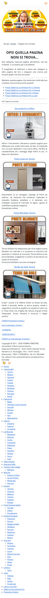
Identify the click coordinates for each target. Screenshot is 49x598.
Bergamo (11, 434)
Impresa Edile (9, 464)
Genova (10, 377)
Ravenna (11, 532)
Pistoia (10, 559)
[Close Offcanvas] (9, 363)
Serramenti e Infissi (24, 108)
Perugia (10, 393)
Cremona (11, 442)
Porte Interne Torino (24, 158)
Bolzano (10, 470)
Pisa (9, 557)
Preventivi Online (11, 592)
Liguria (7, 421)
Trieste (10, 383)
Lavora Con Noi (10, 586)
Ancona (10, 483)
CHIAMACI (6, 330)
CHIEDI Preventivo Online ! (13, 321)
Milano (10, 374)
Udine (9, 510)
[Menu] (45, 3)
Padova (10, 499)
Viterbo (10, 576)
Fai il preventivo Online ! (12, 325)
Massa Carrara (13, 554)
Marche (7, 472)
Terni (9, 570)
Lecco (9, 456)
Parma (10, 521)
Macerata (11, 480)
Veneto (7, 486)
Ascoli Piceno (13, 478)
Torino (10, 372)
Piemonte (8, 399)
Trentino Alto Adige (12, 467)
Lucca (9, 551)
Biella (9, 402)
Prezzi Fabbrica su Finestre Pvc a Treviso (22, 87)
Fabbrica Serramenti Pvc (14, 589)
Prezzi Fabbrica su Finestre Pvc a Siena (21, 93)
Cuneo (10, 413)
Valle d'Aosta (9, 461)
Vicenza (10, 491)
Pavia (9, 448)
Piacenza (11, 518)
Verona (10, 489)
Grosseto (11, 546)
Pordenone (12, 513)
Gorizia (10, 508)
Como (9, 440)
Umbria (7, 567)
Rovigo (10, 502)
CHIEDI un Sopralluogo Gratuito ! (16, 339)
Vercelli (10, 407)
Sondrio (10, 451)
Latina (10, 581)
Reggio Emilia (13, 524)
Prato (9, 565)
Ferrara (10, 529)
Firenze (10, 391)
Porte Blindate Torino (24, 212)
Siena (9, 562)
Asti (8, 415)
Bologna (10, 388)
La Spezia (11, 429)
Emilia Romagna (11, 516)
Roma (9, 396)
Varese (10, 453)
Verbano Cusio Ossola (16, 404)
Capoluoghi (9, 369)
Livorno (10, 548)
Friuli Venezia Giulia (12, 505)
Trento (10, 380)
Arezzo (10, 543)
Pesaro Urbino (13, 475)
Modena (10, 527)
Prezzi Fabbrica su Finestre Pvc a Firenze (22, 90)
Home (6, 366)
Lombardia (8, 432)
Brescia (10, 437)
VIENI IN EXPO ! (8, 334)
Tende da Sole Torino (24, 266)
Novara (10, 410)
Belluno (10, 494)
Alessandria (12, 418)
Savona (10, 426)
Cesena (10, 535)
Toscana (7, 540)
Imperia (10, 423)
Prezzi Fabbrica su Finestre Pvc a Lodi (21, 95)
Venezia (10, 385)
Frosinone (11, 584)
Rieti (9, 578)
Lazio (6, 573)
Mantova (11, 445)
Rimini (10, 538)
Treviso (10, 497)
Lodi (9, 459)
